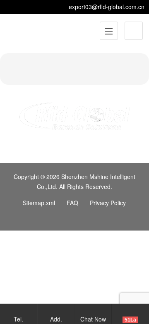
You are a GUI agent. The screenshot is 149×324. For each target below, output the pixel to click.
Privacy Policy (108, 203)
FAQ (72, 203)
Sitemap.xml (39, 203)
